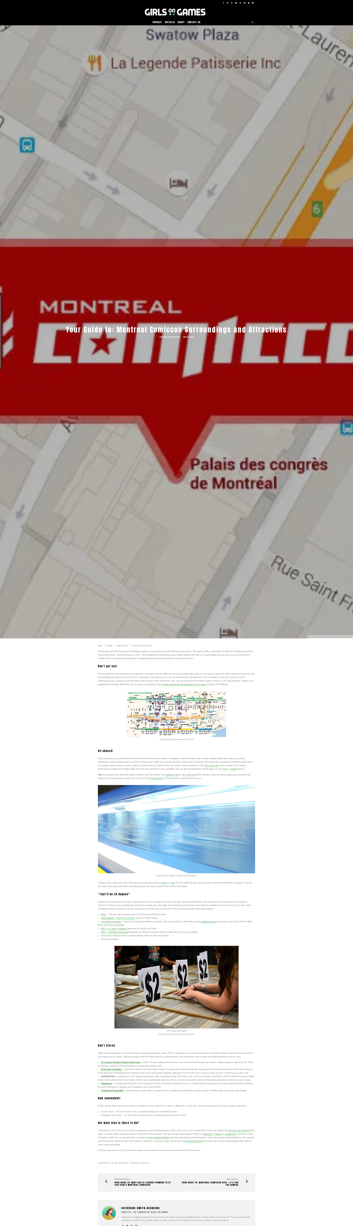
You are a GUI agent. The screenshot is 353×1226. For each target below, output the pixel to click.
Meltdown (208, 1134)
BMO (103, 914)
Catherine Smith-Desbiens (170, 337)
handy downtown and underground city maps (184, 684)
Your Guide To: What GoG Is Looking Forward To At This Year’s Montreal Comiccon (142, 1184)
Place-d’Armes (211, 765)
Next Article (233, 1179)
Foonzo (217, 1134)
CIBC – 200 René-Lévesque (114, 932)
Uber (164, 882)
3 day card (190, 774)
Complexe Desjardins (111, 921)
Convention (104, 1163)
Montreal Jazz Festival (238, 1130)
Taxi (173, 882)
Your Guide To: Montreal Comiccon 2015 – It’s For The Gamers (210, 1184)
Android (233, 768)
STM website (156, 778)
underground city (208, 921)
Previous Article (122, 1179)
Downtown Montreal (193, 1141)
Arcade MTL (230, 1134)
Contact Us (193, 22)
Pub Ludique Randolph (159, 1137)
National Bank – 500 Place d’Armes (118, 918)
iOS (225, 768)
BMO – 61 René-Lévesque (114, 928)
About (181, 22)
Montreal (124, 1163)
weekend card (172, 774)
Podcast (157, 22)
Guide (114, 1163)
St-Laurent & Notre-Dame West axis (121, 1062)
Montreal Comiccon (140, 1163)
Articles (170, 22)
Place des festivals (111, 1069)
